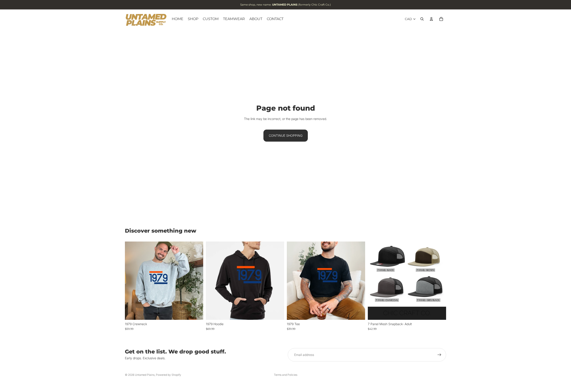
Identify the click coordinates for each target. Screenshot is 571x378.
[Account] (431, 19)
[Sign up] (439, 354)
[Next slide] (439, 280)
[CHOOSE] (196, 313)
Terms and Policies (285, 374)
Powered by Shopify (168, 374)
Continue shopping (285, 135)
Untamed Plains (145, 374)
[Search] (422, 19)
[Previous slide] (374, 280)
